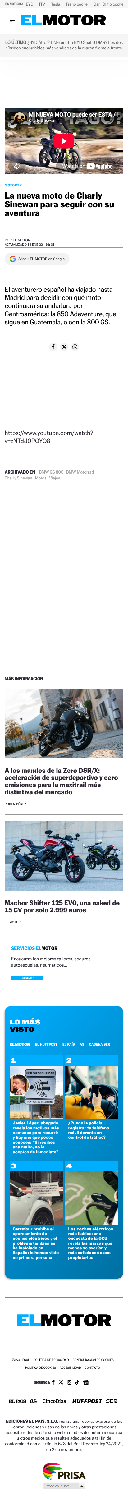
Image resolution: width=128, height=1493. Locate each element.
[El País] (17, 1401)
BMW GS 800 (51, 472)
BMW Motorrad (80, 472)
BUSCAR (27, 978)
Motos (40, 478)
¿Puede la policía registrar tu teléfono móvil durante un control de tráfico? (88, 1130)
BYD (30, 4)
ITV (42, 4)
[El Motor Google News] (86, 1383)
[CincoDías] (54, 1401)
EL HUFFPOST (46, 1044)
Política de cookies (40, 1368)
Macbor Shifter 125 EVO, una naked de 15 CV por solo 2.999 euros (62, 906)
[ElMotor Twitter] (60, 1383)
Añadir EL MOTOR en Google (41, 259)
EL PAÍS (68, 1044)
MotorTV (13, 185)
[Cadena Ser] (111, 1401)
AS (82, 1044)
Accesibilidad (70, 1368)
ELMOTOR (20, 1044)
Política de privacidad (51, 1360)
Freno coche (77, 4)
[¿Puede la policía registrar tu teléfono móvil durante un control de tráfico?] (92, 1117)
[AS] (33, 1401)
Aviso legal (20, 1360)
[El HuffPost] (87, 1401)
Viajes (54, 478)
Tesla (56, 4)
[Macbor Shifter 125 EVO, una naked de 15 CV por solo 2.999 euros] (64, 857)
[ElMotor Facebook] (53, 1383)
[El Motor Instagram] (69, 1383)
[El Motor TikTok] (77, 1383)
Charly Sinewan (18, 478)
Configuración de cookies (92, 1360)
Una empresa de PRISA (64, 1471)
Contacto (92, 1368)
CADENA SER (99, 1044)
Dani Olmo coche (109, 4)
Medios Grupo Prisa (64, 1486)
